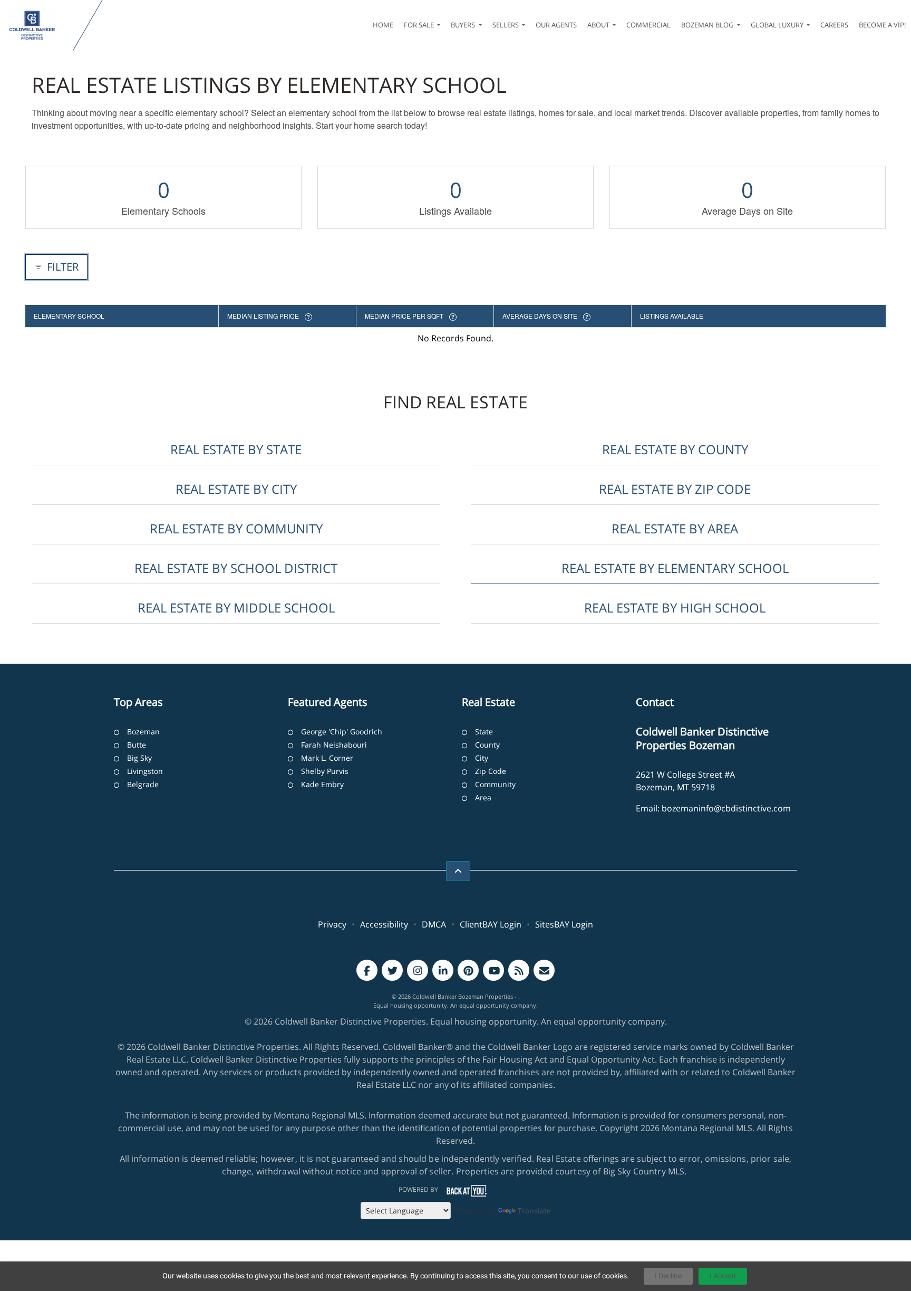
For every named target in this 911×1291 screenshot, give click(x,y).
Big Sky (139, 758)
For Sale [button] (419, 25)
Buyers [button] (464, 25)
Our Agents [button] (556, 25)
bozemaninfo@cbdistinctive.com (726, 808)
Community (495, 784)
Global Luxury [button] (778, 25)
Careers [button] (834, 25)
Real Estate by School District (235, 568)
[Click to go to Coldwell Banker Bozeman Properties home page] (38, 25)
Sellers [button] (506, 25)
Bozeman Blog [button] (708, 25)
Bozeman (143, 731)
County (487, 745)
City (481, 758)
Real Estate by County (675, 449)
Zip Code (490, 771)
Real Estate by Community (236, 528)
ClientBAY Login (490, 924)
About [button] (599, 25)
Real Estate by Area (675, 528)
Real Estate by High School (674, 607)
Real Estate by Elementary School (675, 568)
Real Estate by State (236, 449)
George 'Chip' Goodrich (341, 731)
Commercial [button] (648, 25)
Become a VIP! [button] (882, 25)
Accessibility (384, 924)
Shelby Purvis (324, 771)
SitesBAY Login (564, 924)
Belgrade (143, 784)
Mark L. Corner (327, 758)
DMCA (434, 924)
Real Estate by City (236, 489)
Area (483, 797)
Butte (136, 745)
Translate (534, 1211)
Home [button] (383, 25)
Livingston (145, 771)
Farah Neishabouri (334, 745)
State (484, 731)
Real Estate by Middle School (236, 607)
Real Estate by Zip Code (675, 489)
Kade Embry (322, 784)
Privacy (332, 924)
